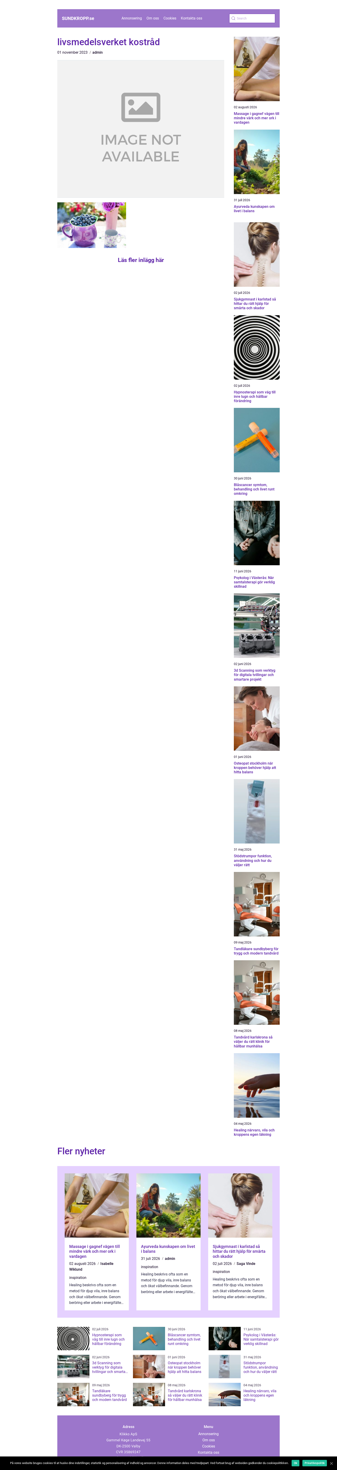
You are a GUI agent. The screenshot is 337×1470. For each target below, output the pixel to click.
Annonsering (132, 18)
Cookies (169, 18)
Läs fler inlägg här (141, 260)
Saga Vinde (246, 1263)
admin (97, 52)
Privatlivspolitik (315, 1463)
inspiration (77, 1277)
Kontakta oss (191, 18)
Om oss (152, 18)
